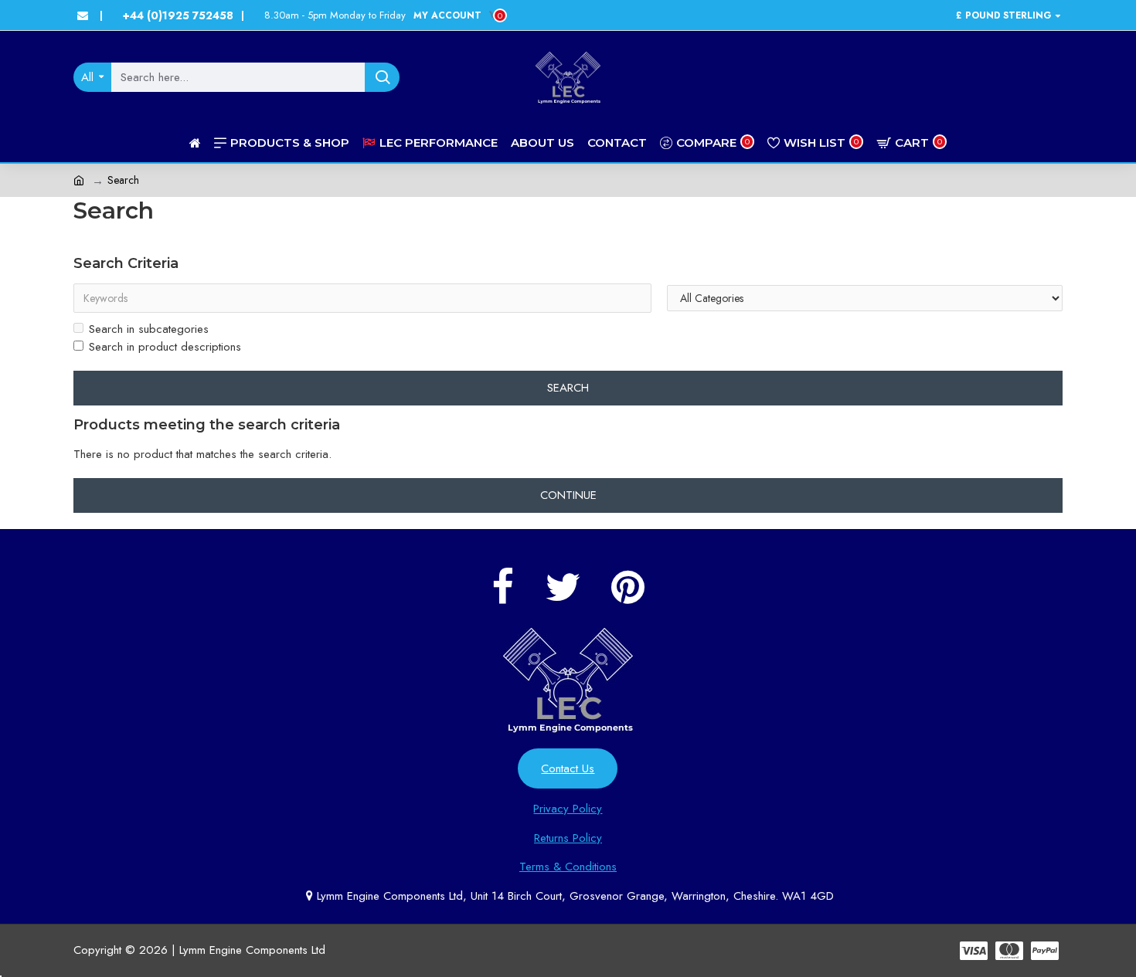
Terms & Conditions (568, 866)
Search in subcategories (149, 329)
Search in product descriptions (165, 346)
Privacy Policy (567, 808)
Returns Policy (568, 837)
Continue (568, 495)
